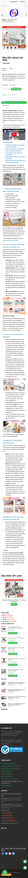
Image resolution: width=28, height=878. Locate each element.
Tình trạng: (5, 85)
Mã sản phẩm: (4, 69)
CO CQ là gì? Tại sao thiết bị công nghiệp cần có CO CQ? (16, 697)
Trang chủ (3, 19)
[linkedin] (13, 853)
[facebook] (2, 853)
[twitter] (6, 853)
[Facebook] (8, 95)
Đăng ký (23, 1)
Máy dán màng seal (7, 20)
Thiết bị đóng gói (12, 19)
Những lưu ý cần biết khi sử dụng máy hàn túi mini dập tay (16, 704)
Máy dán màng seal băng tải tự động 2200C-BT (14, 600)
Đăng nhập (14, 1)
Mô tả (4, 102)
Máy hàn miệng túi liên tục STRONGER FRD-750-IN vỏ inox (16, 627)
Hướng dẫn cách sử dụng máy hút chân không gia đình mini (16, 690)
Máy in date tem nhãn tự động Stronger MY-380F (15, 670)
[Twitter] (10, 95)
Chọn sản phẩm (16, 89)
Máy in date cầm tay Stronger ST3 (16, 638)
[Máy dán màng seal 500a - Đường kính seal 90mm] (15, 95)
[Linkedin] (12, 95)
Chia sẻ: (4, 95)
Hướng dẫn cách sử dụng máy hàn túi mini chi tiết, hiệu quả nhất (16, 683)
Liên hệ (14, 604)
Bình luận (6, 105)
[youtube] (10, 853)
